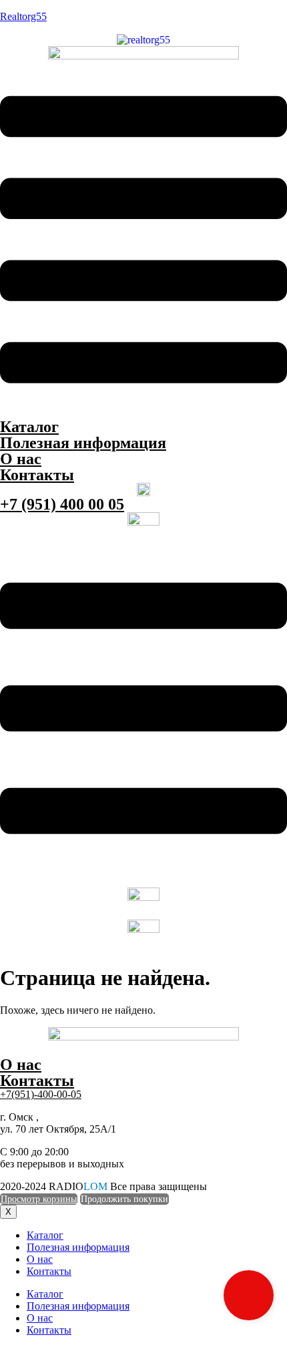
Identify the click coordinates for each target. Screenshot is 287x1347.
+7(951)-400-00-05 (40, 1094)
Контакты (37, 475)
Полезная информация (83, 442)
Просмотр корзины (39, 1199)
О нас (20, 458)
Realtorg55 (23, 16)
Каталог (29, 426)
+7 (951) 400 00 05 (62, 504)
